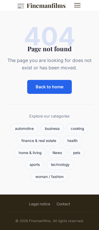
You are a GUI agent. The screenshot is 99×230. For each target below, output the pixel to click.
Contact (63, 204)
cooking (77, 128)
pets (76, 153)
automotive (24, 128)
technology (60, 164)
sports (35, 164)
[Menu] (77, 5)
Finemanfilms (41, 5)
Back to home (49, 86)
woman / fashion (49, 177)
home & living (30, 153)
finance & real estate (38, 141)
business (52, 128)
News (57, 153)
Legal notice (39, 204)
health (72, 141)
